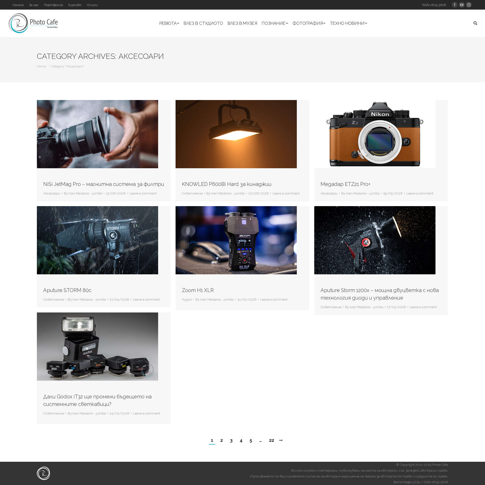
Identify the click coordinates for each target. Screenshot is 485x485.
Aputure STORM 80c (67, 290)
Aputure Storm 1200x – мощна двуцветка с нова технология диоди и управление (380, 294)
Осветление (192, 193)
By (83, 193)
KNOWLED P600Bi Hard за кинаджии (227, 184)
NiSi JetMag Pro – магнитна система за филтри (103, 184)
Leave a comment (143, 193)
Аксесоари (51, 193)
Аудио (187, 299)
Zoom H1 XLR (198, 290)
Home (41, 66)
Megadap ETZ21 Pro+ (346, 184)
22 (271, 440)
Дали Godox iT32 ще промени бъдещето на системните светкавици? (97, 400)
